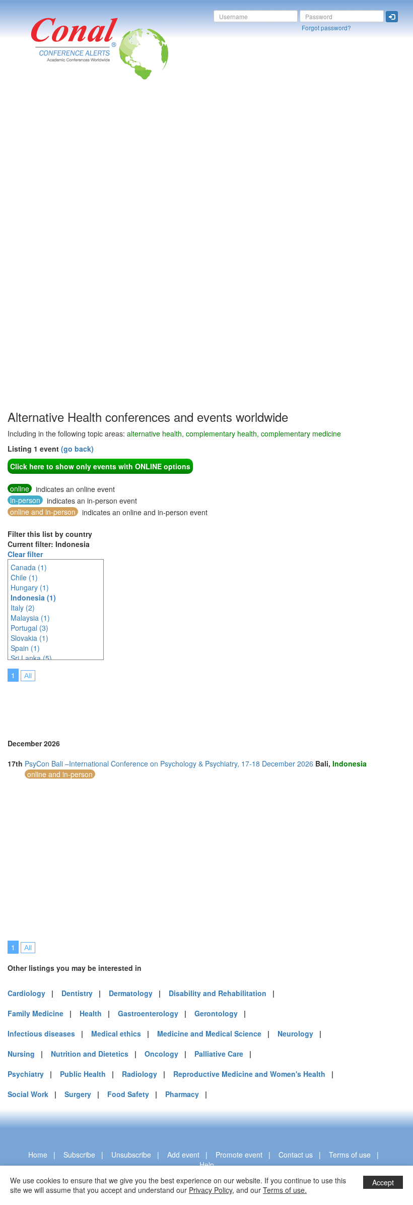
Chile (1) (24, 577)
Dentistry (77, 993)
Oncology (161, 1054)
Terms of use (350, 1154)
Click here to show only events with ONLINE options (100, 466)
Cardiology (26, 993)
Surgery (77, 1094)
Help (206, 1165)
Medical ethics (116, 1033)
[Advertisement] (48, 256)
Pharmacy (182, 1094)
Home (37, 1154)
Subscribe (79, 1154)
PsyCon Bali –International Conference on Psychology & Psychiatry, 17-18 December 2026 (169, 763)
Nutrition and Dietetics (89, 1054)
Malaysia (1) (30, 618)
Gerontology (216, 1013)
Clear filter (25, 554)
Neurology (295, 1033)
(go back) (77, 449)
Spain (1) (25, 648)
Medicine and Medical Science (209, 1033)
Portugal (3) (29, 628)
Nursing (21, 1054)
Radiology (139, 1074)
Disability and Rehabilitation (217, 993)
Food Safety (128, 1094)
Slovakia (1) (29, 638)
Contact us (296, 1154)
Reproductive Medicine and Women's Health (249, 1074)
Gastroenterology (148, 1013)
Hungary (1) (30, 587)
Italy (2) (23, 607)
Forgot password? (326, 27)
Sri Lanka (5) (31, 658)
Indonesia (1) (33, 597)
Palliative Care (218, 1054)
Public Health (83, 1074)
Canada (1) (29, 567)
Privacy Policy (210, 1190)
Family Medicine (35, 1013)
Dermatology (131, 993)
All (28, 676)
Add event (183, 1154)
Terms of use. (285, 1190)
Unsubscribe (131, 1154)
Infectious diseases (41, 1033)
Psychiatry (26, 1074)
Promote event (239, 1154)
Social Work (28, 1094)
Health (91, 1013)
